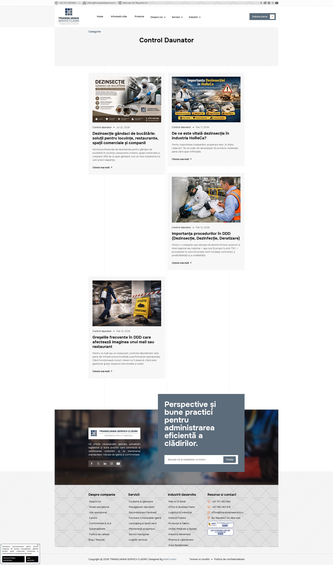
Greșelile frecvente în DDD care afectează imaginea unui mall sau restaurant (123, 342)
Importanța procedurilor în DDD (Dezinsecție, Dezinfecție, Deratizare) (206, 236)
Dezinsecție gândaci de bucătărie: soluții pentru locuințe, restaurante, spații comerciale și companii (125, 138)
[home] (69, 16)
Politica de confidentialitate (229, 559)
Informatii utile (119, 16)
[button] (159, 16)
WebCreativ (169, 559)
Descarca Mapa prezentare (9, 559)
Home (100, 16)
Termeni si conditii (199, 559)
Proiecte (139, 16)
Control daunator (102, 127)
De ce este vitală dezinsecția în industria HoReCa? (200, 135)
